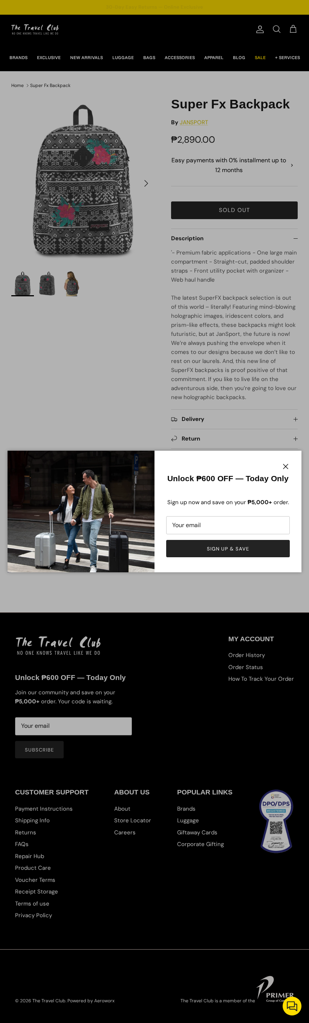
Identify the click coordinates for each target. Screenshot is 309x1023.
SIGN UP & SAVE (228, 549)
